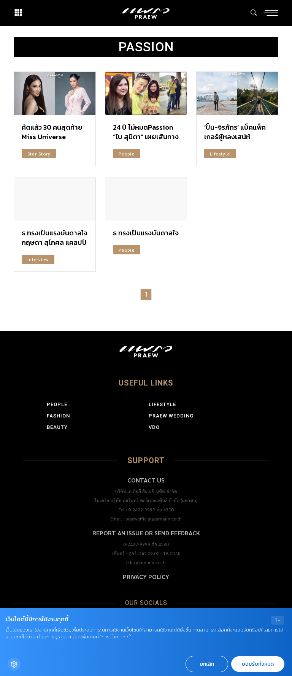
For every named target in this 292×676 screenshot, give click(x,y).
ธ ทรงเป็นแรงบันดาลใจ (146, 233)
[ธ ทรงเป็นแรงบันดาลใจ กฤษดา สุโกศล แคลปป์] (54, 199)
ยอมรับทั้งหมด (258, 664)
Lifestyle (220, 154)
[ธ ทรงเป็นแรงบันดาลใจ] (146, 199)
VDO (154, 427)
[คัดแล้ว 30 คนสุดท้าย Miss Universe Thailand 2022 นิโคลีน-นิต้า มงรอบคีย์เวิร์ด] (54, 93)
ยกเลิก (207, 664)
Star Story (39, 154)
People (127, 154)
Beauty (57, 427)
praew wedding (171, 416)
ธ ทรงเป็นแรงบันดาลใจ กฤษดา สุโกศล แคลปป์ (54, 238)
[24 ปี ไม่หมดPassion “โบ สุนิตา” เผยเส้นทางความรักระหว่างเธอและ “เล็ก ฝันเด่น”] (146, 93)
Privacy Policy (146, 577)
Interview (38, 259)
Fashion (58, 416)
